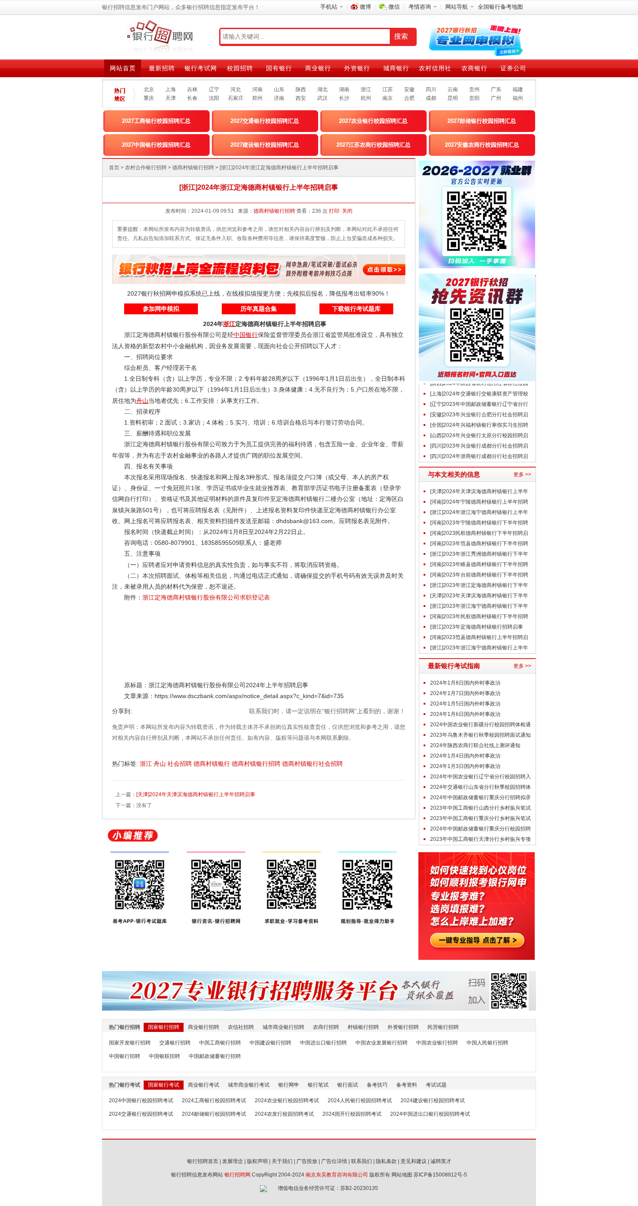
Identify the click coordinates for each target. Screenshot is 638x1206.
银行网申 (288, 1085)
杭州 (366, 98)
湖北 (322, 89)
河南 (257, 89)
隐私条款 (386, 1161)
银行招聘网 (237, 1175)
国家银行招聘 (163, 1027)
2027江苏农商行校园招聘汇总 (373, 145)
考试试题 (436, 1085)
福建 (518, 89)
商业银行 (318, 68)
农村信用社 (435, 68)
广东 (496, 89)
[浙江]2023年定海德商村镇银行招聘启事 (476, 627)
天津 (170, 98)
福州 (518, 98)
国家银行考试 (163, 1085)
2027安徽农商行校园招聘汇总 (482, 145)
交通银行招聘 (175, 1043)
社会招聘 (181, 763)
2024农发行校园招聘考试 (284, 1114)
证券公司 (513, 68)
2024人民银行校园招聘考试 (360, 1100)
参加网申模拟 (161, 308)
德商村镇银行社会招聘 (313, 763)
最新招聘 (162, 68)
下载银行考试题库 (356, 308)
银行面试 (347, 1085)
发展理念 (232, 1161)
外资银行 (357, 68)
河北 (235, 89)
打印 (334, 211)
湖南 (344, 89)
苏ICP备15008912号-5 (440, 1175)
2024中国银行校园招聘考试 (141, 1100)
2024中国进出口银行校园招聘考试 (430, 1114)
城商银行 (396, 68)
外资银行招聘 (403, 1027)
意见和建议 (414, 1161)
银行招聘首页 (202, 1161)
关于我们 (282, 1161)
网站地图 (401, 1175)
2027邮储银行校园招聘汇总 (481, 121)
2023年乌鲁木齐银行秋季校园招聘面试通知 (480, 735)
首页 (114, 168)
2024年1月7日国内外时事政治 (465, 693)
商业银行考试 (203, 1085)
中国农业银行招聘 (437, 1043)
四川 (431, 89)
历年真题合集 (258, 308)
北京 (149, 89)
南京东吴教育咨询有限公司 (337, 1175)
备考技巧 (377, 1085)
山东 (279, 89)
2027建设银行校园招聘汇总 (264, 145)
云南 (452, 89)
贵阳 (474, 98)
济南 (279, 98)
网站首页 (123, 68)
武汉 (322, 98)
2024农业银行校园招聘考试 (287, 1100)
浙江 (366, 89)
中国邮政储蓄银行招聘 (215, 1056)
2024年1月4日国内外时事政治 (465, 756)
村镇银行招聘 (363, 1027)
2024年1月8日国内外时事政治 (465, 683)
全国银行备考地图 (500, 6)
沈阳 (214, 98)
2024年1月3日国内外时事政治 (465, 766)
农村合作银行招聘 (146, 168)
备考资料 (406, 1085)
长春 (192, 98)
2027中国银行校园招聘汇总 (156, 145)
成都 (431, 98)
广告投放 (306, 1161)
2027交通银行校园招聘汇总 (264, 121)
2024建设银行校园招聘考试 (433, 1100)
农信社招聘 (241, 1027)
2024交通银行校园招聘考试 (141, 1114)
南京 (387, 98)
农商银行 (474, 68)
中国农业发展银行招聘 (381, 1043)
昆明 (452, 98)
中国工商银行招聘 (220, 1043)
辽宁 (214, 89)
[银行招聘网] (159, 37)
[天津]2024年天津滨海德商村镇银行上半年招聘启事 (195, 794)
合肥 (409, 98)
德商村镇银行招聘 (193, 168)
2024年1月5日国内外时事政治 (465, 704)
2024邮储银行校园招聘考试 (214, 1114)
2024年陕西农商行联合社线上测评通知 (475, 745)
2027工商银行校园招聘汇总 (156, 121)
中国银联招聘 (164, 1056)
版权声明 (257, 1161)
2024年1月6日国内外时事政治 (465, 714)
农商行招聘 (326, 1027)
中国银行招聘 (124, 1056)
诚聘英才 (441, 1161)
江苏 (387, 89)
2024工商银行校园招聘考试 (214, 1100)
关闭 (347, 211)
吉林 (192, 89)
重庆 (149, 98)
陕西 (301, 89)
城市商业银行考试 (249, 1085)
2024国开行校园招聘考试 (351, 1114)
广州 (496, 98)
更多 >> (522, 474)
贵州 (474, 89)
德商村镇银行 (213, 763)
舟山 (161, 763)
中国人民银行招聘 (487, 1043)
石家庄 (235, 98)
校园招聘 (240, 68)
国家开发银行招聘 (130, 1043)
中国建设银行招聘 (270, 1043)
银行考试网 (200, 68)
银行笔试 (318, 1085)
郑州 (257, 98)
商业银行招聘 (203, 1027)
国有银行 (279, 68)
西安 (301, 98)
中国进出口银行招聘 (323, 1043)
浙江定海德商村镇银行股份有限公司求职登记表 (206, 597)
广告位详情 (334, 1161)
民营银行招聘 (443, 1027)
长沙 (344, 98)
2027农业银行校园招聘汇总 (373, 121)
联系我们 (361, 1161)
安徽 (409, 89)
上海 (170, 89)
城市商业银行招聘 (283, 1027)
